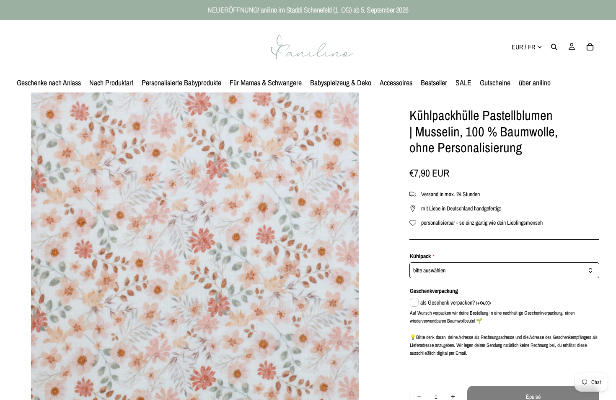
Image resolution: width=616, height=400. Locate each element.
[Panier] (590, 47)
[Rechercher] (554, 47)
